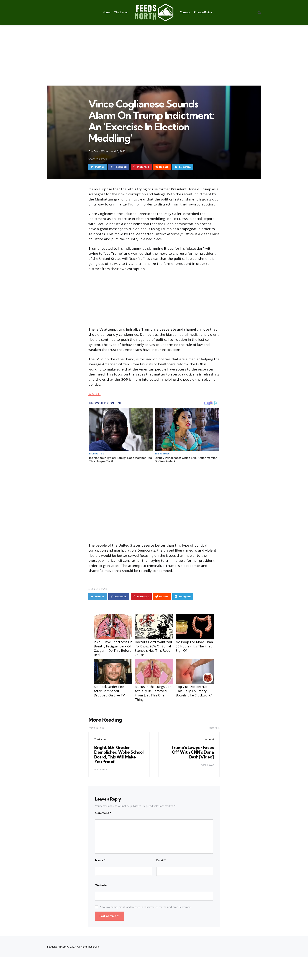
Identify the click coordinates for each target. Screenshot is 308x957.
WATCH (94, 394)
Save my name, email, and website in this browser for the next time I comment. (146, 907)
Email (161, 860)
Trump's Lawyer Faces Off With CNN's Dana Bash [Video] (192, 752)
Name (100, 860)
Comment (103, 813)
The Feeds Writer (98, 151)
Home (107, 12)
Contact (185, 12)
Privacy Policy (203, 12)
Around (209, 739)
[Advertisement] (154, 52)
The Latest (121, 12)
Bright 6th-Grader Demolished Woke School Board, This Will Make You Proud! (118, 754)
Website (101, 885)
